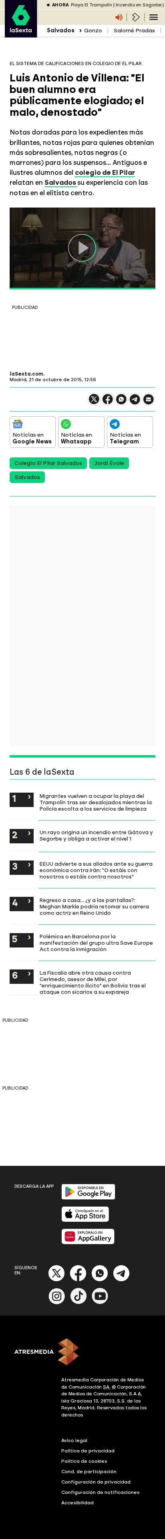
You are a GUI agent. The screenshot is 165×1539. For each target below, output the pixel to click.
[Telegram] (121, 1279)
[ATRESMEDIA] (82, 1352)
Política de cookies (84, 1461)
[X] (94, 402)
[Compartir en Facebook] (108, 402)
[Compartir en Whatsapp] (121, 402)
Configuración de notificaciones (100, 1492)
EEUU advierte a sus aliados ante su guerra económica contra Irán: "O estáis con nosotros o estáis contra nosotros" (96, 870)
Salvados (60, 182)
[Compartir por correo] (148, 403)
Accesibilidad (77, 1502)
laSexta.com (26, 374)
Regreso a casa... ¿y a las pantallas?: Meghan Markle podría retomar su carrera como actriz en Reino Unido (94, 906)
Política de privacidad (88, 1451)
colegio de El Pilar (105, 172)
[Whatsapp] (99, 1279)
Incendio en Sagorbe (138, 5)
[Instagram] (56, 1302)
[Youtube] (100, 1302)
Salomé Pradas (134, 30)
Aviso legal (74, 1440)
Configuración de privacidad (96, 1482)
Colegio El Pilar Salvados (48, 463)
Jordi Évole (109, 463)
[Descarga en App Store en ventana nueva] (85, 1220)
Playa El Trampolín (91, 5)
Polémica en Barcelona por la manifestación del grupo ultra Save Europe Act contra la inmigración (96, 942)
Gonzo (93, 30)
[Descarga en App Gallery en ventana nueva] (88, 1242)
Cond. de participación (89, 1471)
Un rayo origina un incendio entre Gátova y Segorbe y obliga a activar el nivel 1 (96, 835)
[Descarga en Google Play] (88, 1198)
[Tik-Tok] (78, 1302)
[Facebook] (78, 1279)
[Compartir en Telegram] (135, 403)
